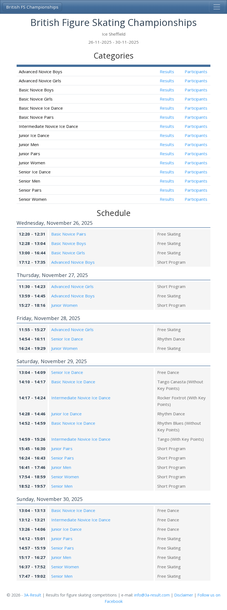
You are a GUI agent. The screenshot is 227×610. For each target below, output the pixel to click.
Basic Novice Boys (68, 243)
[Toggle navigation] (217, 6)
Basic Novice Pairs (68, 234)
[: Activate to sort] (166, 66)
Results (167, 71)
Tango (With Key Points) (180, 439)
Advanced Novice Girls (72, 286)
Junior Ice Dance (66, 413)
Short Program (171, 262)
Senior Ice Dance (67, 339)
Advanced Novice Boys (73, 262)
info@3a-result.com (152, 595)
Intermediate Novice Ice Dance (80, 397)
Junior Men (61, 467)
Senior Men (62, 486)
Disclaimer (183, 595)
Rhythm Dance (171, 339)
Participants (196, 71)
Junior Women (64, 305)
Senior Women (65, 476)
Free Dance (168, 372)
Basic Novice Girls (68, 252)
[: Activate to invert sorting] (84, 66)
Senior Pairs (62, 458)
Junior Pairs (62, 448)
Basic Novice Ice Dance (73, 381)
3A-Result (32, 595)
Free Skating (169, 234)
